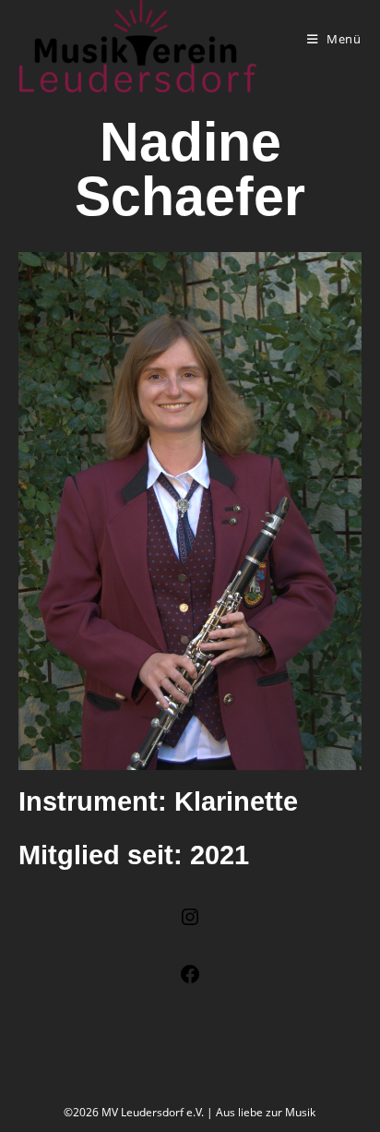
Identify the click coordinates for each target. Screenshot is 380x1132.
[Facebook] (190, 980)
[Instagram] (190, 923)
